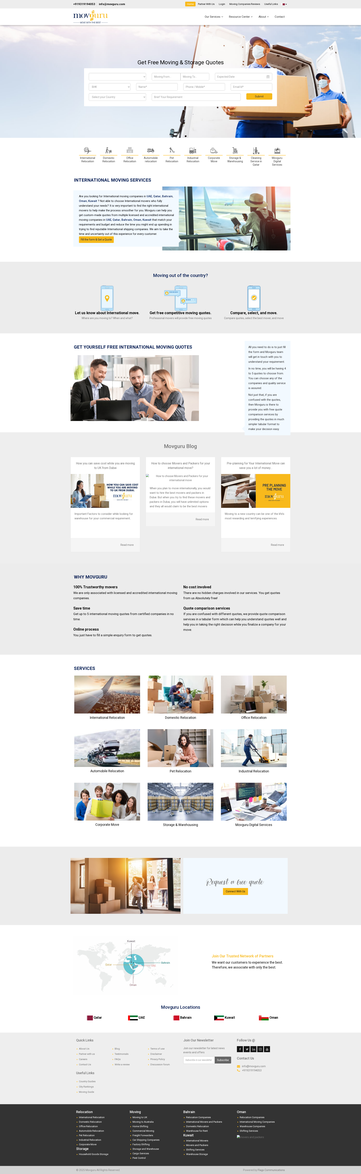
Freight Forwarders (143, 1135)
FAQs (118, 1059)
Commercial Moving (143, 1130)
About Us (84, 1048)
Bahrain (167, 196)
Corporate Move (87, 1144)
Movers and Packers (197, 1145)
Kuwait (92, 201)
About (263, 16)
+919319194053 (84, 4)
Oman (83, 201)
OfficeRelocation (130, 159)
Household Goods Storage (93, 1154)
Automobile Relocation (91, 1130)
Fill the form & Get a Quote (96, 239)
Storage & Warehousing (235, 159)
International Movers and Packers (204, 1121)
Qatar (157, 196)
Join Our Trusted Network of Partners (242, 956)
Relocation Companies (198, 1117)
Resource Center (240, 16)
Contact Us (85, 1064)
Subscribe (223, 1060)
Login (222, 4)
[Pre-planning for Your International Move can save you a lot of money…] (255, 490)
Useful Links (271, 4)
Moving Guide (86, 1092)
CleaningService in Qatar (256, 161)
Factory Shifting (141, 1144)
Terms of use (157, 1048)
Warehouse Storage (197, 1154)
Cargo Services (141, 1153)
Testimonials (121, 1054)
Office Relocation (88, 1126)
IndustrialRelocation (193, 159)
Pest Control (139, 1158)
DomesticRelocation (108, 159)
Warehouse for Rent (197, 1130)
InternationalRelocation (87, 159)
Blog (117, 1048)
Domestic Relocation (90, 1121)
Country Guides (87, 1081)
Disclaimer (156, 1054)
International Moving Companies (257, 1121)
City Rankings (86, 1086)
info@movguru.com (112, 4)
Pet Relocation (172, 159)
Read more (127, 544)
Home (190, 4)
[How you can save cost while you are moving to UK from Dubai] (105, 490)
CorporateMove (214, 159)
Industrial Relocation (90, 1139)
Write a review (122, 1064)
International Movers (197, 1140)
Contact (280, 16)
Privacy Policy (157, 1059)
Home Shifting (140, 1126)
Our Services (213, 16)
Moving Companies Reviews (244, 4)
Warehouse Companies (252, 1126)
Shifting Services (195, 1149)
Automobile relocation (151, 159)
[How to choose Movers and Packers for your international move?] (180, 477)
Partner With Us (206, 4)
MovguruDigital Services (277, 161)
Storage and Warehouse (146, 1148)
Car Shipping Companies (146, 1139)
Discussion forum (160, 1064)
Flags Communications (271, 1170)
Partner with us (87, 1054)
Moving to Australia (143, 1121)
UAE (149, 196)
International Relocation (92, 1117)
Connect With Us (235, 891)
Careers (83, 1059)
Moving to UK (140, 1117)
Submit (259, 96)
